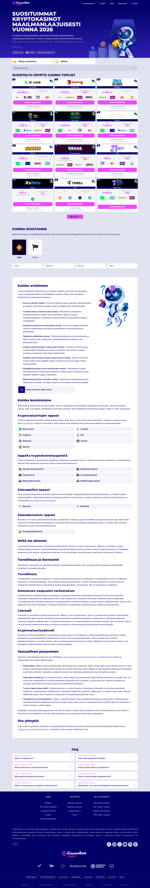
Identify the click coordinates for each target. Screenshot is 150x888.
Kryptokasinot (89, 3)
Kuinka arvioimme (48, 811)
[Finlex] (51, 866)
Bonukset (123, 3)
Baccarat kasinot (75, 803)
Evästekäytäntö (107, 885)
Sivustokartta (125, 885)
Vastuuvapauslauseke (70, 885)
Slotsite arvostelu (117, 139)
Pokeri (75, 815)
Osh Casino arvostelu (75, 139)
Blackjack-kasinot (75, 807)
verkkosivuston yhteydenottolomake (33, 729)
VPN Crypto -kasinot (101, 815)
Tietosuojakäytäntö (48, 819)
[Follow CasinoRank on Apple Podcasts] (135, 844)
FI (14, 844)
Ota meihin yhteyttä (48, 807)
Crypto (102, 3)
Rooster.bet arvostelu (75, 106)
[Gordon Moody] (98, 866)
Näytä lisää (73, 217)
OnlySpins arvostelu (117, 106)
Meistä (48, 803)
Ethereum (30, 423)
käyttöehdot (89, 885)
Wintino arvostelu (32, 173)
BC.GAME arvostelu (33, 106)
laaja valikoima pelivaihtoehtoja (43, 500)
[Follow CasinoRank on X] (119, 844)
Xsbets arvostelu (33, 208)
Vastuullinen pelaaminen (46, 885)
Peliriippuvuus (25, 885)
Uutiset (135, 3)
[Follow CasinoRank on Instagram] (114, 844)
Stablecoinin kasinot (101, 811)
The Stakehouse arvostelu (75, 173)
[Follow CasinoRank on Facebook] (109, 844)
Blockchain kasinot (101, 803)
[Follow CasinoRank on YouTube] (125, 844)
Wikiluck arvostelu (32, 139)
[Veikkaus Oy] (39, 866)
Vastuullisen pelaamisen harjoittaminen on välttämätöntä (87, 657)
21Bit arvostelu (117, 173)
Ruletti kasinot (75, 811)
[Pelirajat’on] (77, 866)
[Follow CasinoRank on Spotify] (130, 844)
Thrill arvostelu (75, 208)
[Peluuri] (63, 866)
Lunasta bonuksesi (33, 102)
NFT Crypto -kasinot (101, 807)
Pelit (112, 3)
